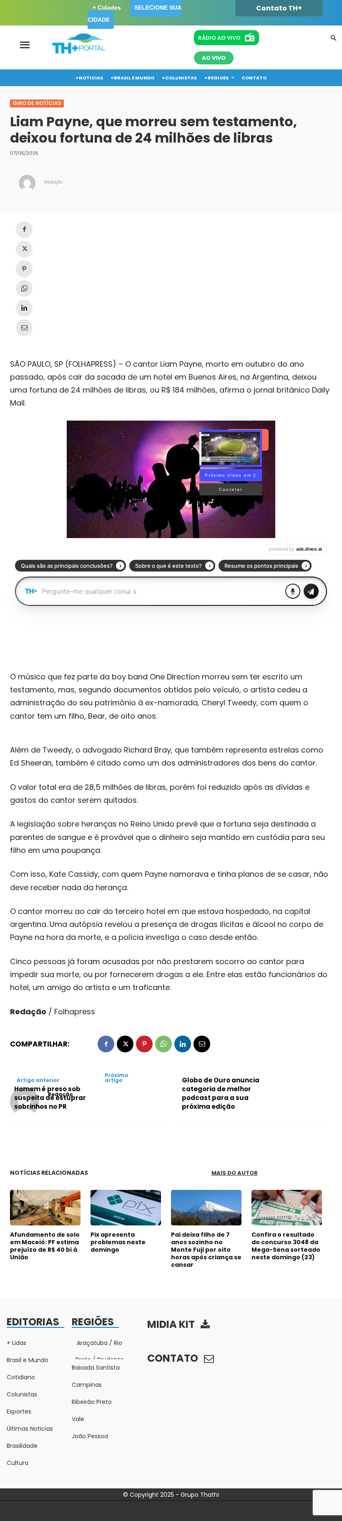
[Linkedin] (24, 308)
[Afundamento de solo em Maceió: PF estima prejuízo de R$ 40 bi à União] (45, 1207)
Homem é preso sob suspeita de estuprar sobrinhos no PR (50, 1098)
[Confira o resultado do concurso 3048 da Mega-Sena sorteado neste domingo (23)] (286, 1207)
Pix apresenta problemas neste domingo (118, 1242)
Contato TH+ (279, 8)
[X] (24, 249)
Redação (53, 182)
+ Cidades (107, 7)
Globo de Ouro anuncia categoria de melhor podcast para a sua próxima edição (220, 1093)
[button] (333, 38)
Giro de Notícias (37, 103)
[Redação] (27, 183)
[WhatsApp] (24, 288)
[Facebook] (24, 229)
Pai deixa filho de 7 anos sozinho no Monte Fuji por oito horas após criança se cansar (206, 1249)
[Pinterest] (24, 268)
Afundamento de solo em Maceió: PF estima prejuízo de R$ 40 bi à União (45, 1246)
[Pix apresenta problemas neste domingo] (126, 1207)
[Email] (24, 327)
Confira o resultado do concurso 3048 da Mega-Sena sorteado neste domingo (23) (285, 1246)
